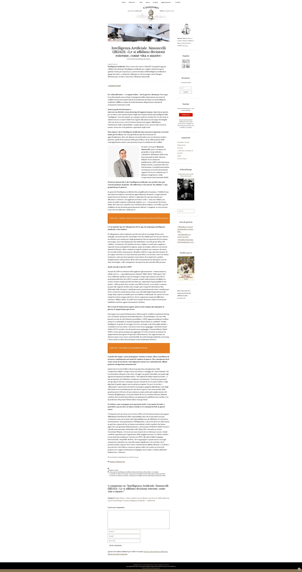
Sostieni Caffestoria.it (117, 462)
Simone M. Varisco (137, 564)
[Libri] (185, 29)
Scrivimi (136, 457)
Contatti (177, 2)
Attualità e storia (113, 470)
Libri (141, 2)
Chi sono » (185, 45)
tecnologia (155, 472)
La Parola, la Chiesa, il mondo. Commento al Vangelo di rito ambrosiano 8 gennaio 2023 (137, 474)
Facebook (166, 564)
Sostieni (155, 2)
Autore (148, 2)
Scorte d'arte (181, 159)
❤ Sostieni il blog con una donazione (151, 568)
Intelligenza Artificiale (125, 472)
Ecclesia (180, 148)
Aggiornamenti (165, 2)
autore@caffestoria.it (148, 564)
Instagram (160, 564)
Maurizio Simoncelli (139, 472)
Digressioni (181, 145)
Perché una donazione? (185, 119)
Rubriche (132, 2)
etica (110, 472)
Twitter (156, 564)
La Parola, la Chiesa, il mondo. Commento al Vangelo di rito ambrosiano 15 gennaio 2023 (137, 475)
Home (124, 2)
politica (148, 472)
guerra (115, 472)
